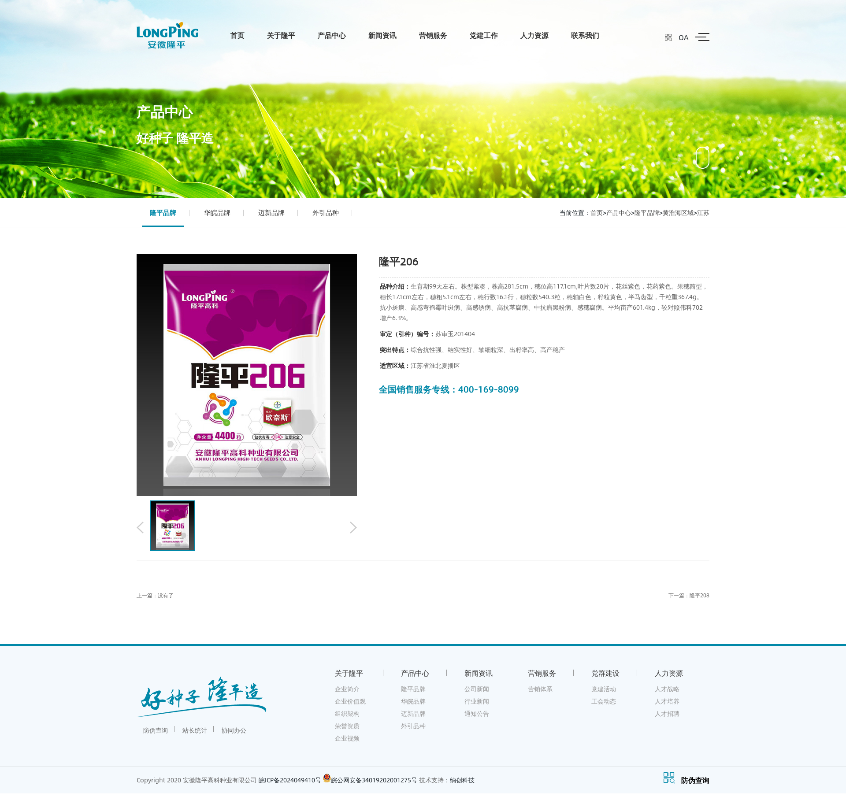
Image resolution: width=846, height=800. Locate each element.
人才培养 (667, 701)
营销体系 (540, 689)
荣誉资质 (347, 726)
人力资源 (534, 35)
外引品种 (325, 212)
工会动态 (603, 701)
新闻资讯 (382, 35)
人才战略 (667, 689)
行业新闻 (476, 701)
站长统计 (194, 730)
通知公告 (476, 713)
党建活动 (603, 689)
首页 (237, 35)
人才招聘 (667, 713)
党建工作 (484, 35)
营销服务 (433, 35)
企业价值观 (350, 701)
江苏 (703, 212)
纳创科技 (462, 780)
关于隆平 (281, 35)
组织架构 (347, 713)
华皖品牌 (217, 212)
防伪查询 (155, 730)
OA (684, 37)
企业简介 (347, 689)
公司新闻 (476, 689)
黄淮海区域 (678, 212)
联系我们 (585, 35)
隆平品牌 (163, 212)
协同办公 (234, 730)
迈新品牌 (271, 212)
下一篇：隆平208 (688, 595)
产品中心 (332, 35)
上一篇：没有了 (155, 595)
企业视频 (347, 738)
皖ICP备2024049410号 (290, 780)
